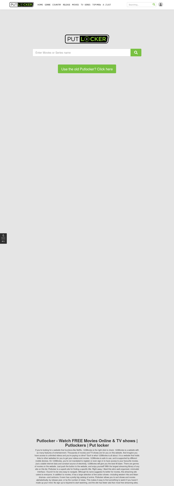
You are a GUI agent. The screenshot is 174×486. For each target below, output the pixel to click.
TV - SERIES (85, 5)
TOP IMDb (96, 5)
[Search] (154, 4)
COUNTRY (56, 5)
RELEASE (66, 5)
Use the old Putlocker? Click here (87, 68)
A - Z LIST (107, 5)
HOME (40, 5)
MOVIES (75, 5)
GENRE (47, 5)
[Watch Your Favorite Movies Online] (87, 39)
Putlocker (22, 4)
